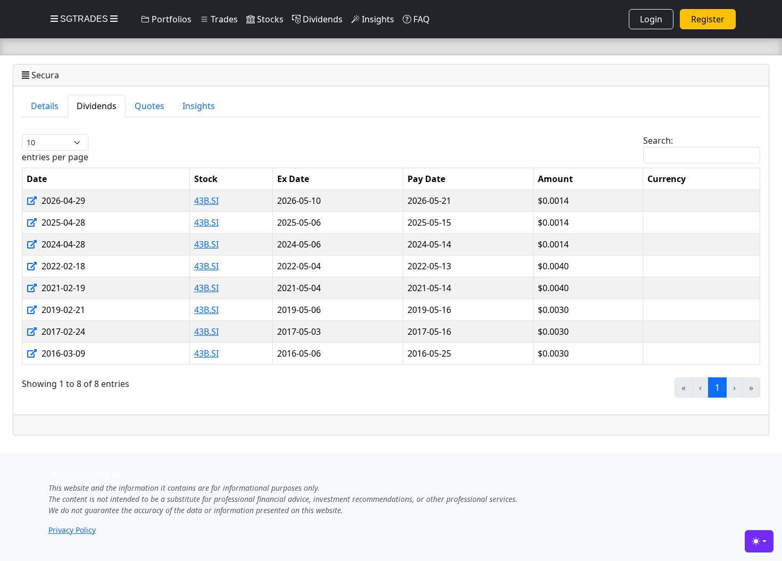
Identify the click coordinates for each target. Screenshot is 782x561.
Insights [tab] (198, 106)
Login (651, 19)
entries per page (55, 157)
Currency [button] (666, 179)
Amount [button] (555, 179)
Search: (658, 140)
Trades (223, 19)
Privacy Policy (72, 530)
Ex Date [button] (293, 179)
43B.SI (206, 201)
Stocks (269, 19)
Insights (377, 19)
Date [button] (37, 179)
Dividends (322, 19)
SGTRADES (84, 18)
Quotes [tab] (149, 106)
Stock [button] (206, 179)
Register (708, 19)
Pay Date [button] (426, 179)
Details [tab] (45, 106)
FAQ (420, 19)
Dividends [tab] (97, 106)
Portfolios (170, 19)
